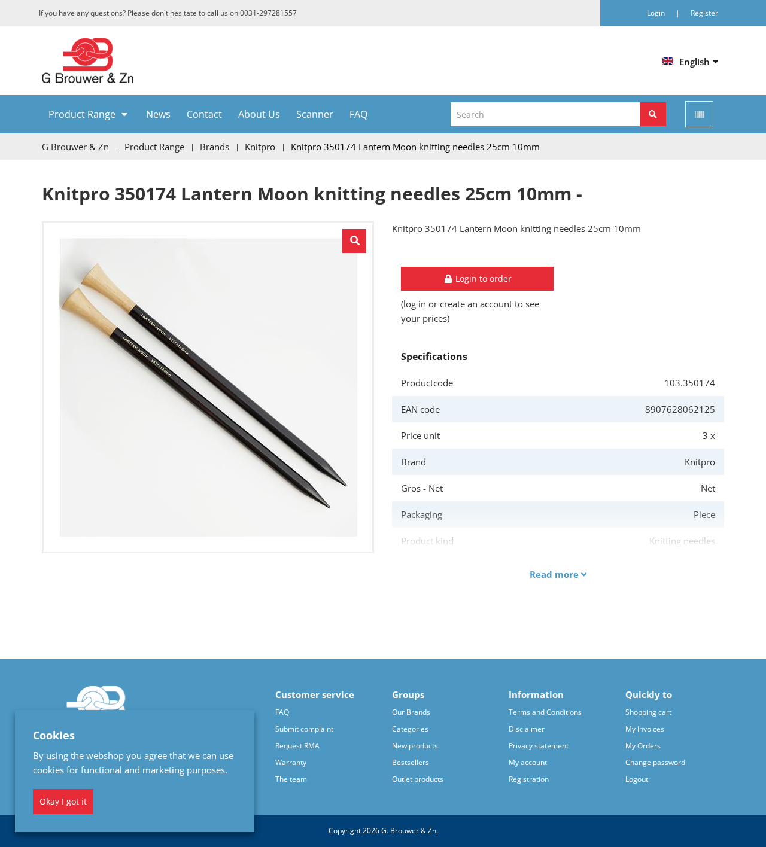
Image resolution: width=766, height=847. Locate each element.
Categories (410, 729)
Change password (655, 762)
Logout (636, 779)
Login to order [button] (482, 278)
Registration (529, 779)
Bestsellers (410, 762)
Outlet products (417, 779)
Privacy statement (539, 746)
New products (415, 746)
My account (528, 762)
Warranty (290, 762)
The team (291, 779)
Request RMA (297, 746)
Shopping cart (648, 712)
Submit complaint (304, 729)
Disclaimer (527, 729)
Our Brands (411, 712)
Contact (204, 114)
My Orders (643, 746)
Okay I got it (63, 801)
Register (704, 13)
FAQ (358, 114)
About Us (259, 114)
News (158, 114)
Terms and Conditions (545, 712)
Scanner (314, 114)
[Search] (653, 114)
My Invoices (644, 729)
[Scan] (699, 114)
